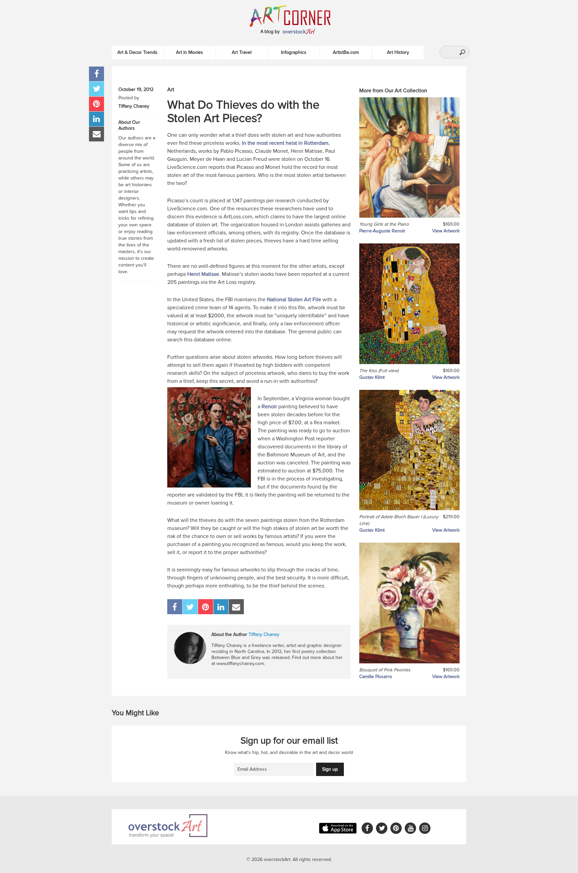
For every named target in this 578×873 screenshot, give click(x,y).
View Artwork (446, 231)
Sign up (330, 769)
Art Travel (242, 52)
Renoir (269, 406)
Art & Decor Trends (137, 52)
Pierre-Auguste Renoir (382, 231)
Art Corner (297, 15)
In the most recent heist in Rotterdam (285, 143)
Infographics (293, 52)
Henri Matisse (203, 274)
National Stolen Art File (294, 299)
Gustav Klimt (372, 377)
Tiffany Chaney (133, 106)
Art (170, 89)
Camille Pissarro (375, 676)
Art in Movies (189, 52)
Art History (398, 52)
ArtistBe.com (346, 52)
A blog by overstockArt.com (289, 32)
